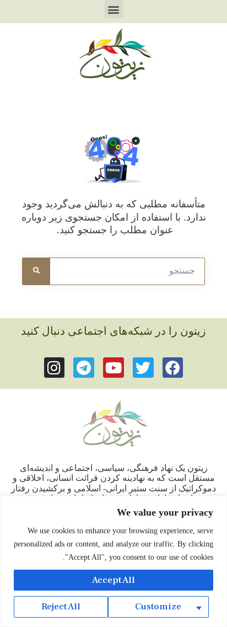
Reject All (60, 607)
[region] (113, 561)
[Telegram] (83, 367)
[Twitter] (143, 367)
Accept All (113, 580)
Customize (158, 607)
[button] (114, 9)
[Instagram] (54, 367)
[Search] (36, 271)
